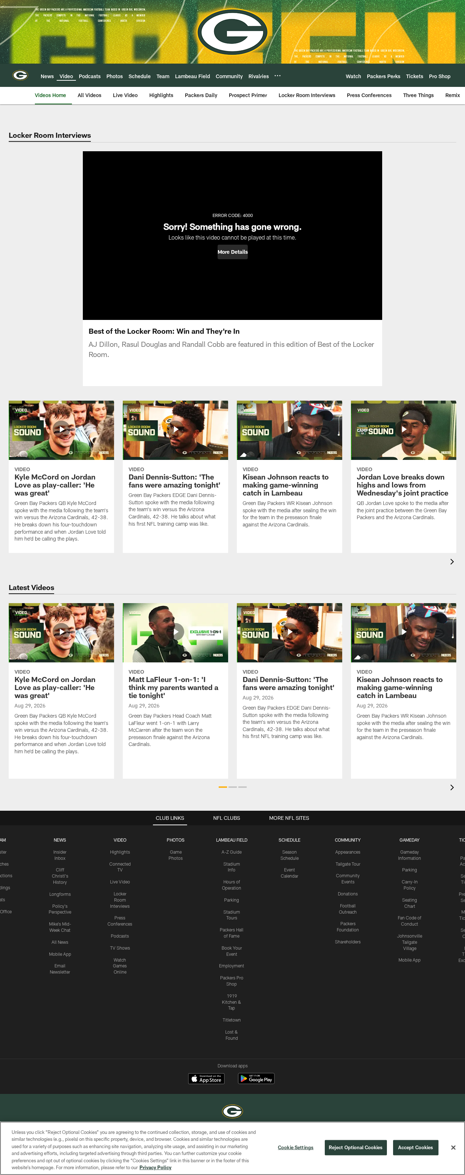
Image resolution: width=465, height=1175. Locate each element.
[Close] (453, 1148)
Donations (348, 893)
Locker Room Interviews (120, 900)
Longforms (60, 894)
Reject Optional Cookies (356, 1147)
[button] (233, 252)
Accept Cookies (415, 1147)
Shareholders (348, 941)
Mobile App (60, 954)
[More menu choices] (277, 76)
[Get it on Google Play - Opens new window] (256, 1082)
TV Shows (120, 947)
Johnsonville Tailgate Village (409, 942)
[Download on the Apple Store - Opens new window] (206, 1079)
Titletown (232, 1019)
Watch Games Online (120, 966)
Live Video (120, 881)
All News (60, 942)
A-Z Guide (232, 851)
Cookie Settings (296, 1147)
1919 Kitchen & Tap (231, 1002)
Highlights (120, 851)
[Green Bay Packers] (232, 1112)
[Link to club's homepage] (20, 75)
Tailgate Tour (348, 863)
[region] (232, 1148)
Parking (231, 899)
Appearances (347, 851)
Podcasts (120, 935)
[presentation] (453, 562)
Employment (231, 965)
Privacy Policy (155, 1167)
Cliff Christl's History (60, 876)
